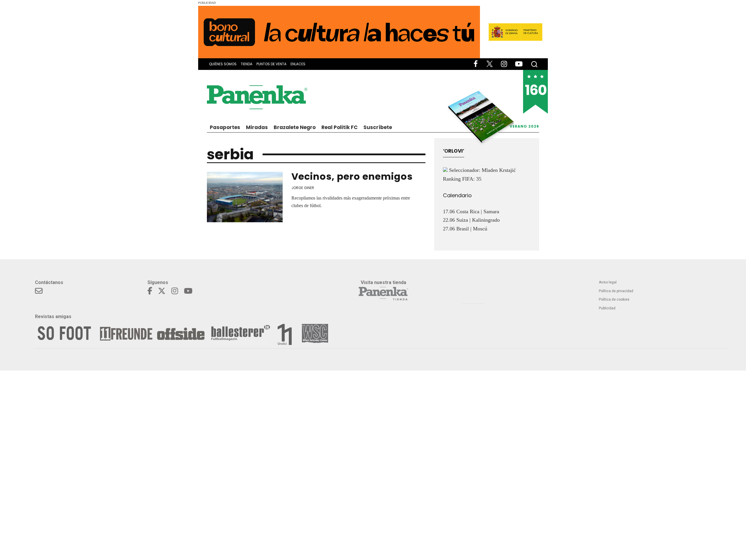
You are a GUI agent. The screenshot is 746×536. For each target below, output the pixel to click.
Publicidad (607, 308)
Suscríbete (377, 127)
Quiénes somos (223, 63)
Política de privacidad (616, 291)
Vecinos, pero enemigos (352, 176)
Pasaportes (225, 127)
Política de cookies (614, 299)
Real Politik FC (339, 127)
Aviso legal (608, 282)
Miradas (257, 127)
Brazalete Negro (295, 127)
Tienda (246, 63)
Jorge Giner (302, 187)
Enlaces (298, 63)
